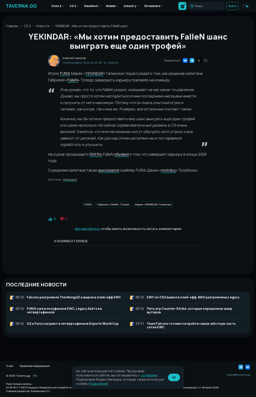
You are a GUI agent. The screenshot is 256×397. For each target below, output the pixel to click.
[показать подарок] (182, 6)
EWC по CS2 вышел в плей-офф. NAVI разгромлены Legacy (193, 297)
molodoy (168, 170)
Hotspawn (70, 179)
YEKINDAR (94, 73)
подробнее (98, 384)
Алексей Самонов (74, 58)
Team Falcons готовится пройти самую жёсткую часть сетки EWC (191, 325)
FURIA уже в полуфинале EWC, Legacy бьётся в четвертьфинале (64, 310)
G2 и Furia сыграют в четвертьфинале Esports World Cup (73, 324)
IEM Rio (95, 154)
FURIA (65, 73)
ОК (174, 377)
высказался (108, 170)
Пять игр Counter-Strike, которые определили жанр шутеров (189, 310)
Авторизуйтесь (87, 229)
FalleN (72, 80)
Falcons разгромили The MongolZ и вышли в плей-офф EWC (74, 297)
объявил (121, 154)
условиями (149, 375)
